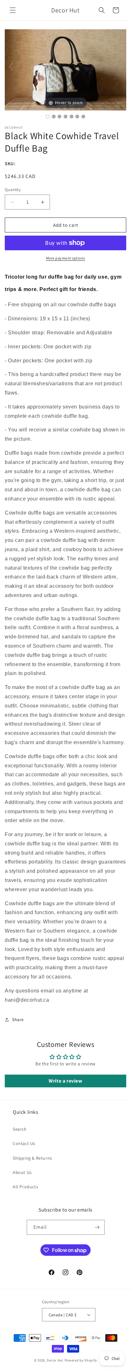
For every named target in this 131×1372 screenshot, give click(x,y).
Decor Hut (55, 1360)
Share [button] (18, 1019)
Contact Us (24, 1143)
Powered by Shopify (81, 1360)
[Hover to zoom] (65, 69)
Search (20, 1129)
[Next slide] (120, 66)
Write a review (65, 1080)
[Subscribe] (97, 1227)
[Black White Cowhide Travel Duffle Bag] (48, 116)
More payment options (65, 258)
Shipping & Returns (32, 1158)
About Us (22, 1172)
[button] (13, 10)
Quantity (13, 189)
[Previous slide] (11, 66)
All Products (25, 1187)
